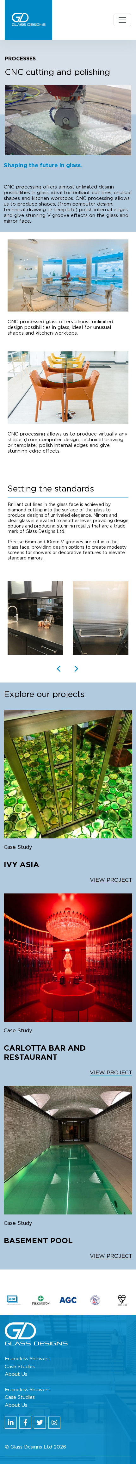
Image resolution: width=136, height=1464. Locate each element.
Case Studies (20, 1366)
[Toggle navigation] (122, 20)
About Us (16, 1374)
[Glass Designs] (28, 20)
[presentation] (59, 669)
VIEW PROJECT (111, 880)
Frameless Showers (27, 1358)
